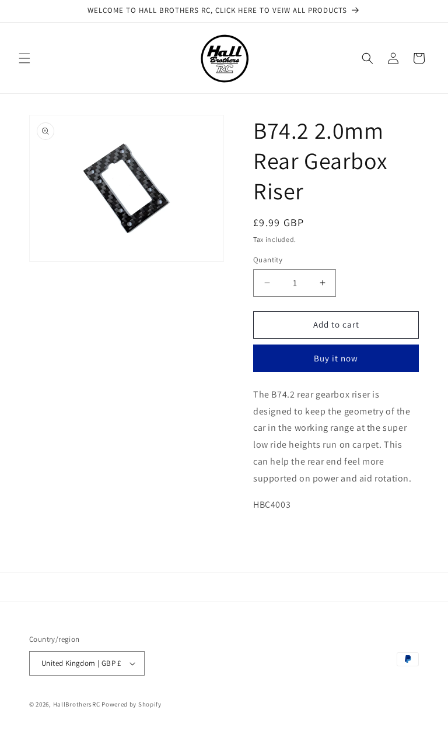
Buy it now (336, 358)
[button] (24, 58)
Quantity (267, 260)
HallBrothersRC (76, 704)
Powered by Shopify (132, 704)
